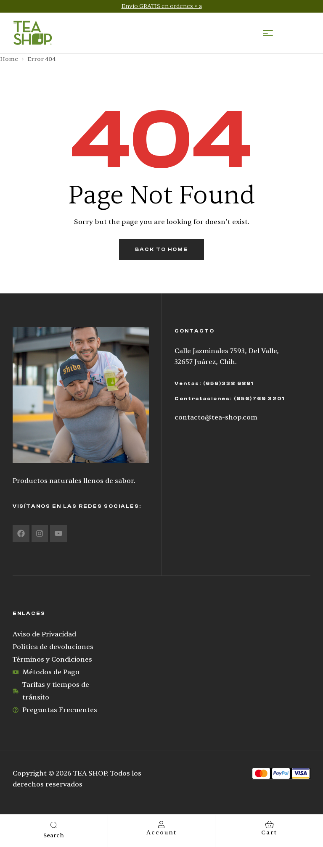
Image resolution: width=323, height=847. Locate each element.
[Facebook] (21, 533)
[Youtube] (58, 533)
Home (9, 59)
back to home (161, 249)
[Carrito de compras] (269, 824)
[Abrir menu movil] (268, 33)
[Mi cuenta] (161, 824)
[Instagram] (40, 533)
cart (269, 832)
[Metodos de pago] (281, 773)
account (161, 832)
